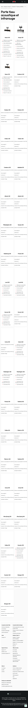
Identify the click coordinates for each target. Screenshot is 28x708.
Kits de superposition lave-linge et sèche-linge (18, 628)
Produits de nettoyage (5, 630)
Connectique (4, 628)
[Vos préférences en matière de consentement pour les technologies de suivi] (25, 705)
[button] (2, 1)
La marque (3, 668)
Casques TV (4, 637)
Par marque (15, 651)
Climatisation (15, 658)
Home (2, 6)
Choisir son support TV (17, 669)
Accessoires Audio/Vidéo (6, 625)
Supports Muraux (5, 647)
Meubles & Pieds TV (7, 6)
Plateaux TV (15, 644)
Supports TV (4, 649)
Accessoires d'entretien (17, 633)
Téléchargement (15, 675)
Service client (15, 673)
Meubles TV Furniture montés (18, 642)
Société (3, 669)
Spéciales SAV (15, 653)
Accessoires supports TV (6, 653)
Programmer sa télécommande (18, 671)
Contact (3, 671)
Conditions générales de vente (7, 686)
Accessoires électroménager (18, 625)
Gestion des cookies (5, 684)
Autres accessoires (5, 632)
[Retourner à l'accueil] (14, 1)
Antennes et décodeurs (6, 627)
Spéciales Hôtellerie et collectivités (16, 656)
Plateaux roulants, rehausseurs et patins (18, 631)
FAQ (13, 676)
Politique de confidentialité (6, 682)
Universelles (15, 649)
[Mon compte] (25, 1)
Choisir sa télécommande (17, 668)
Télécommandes (15, 647)
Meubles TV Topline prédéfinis (17, 6)
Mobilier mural (4, 651)
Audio (3, 635)
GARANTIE (15, 678)
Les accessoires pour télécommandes (16, 661)
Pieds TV (14, 645)
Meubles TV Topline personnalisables (16, 638)
